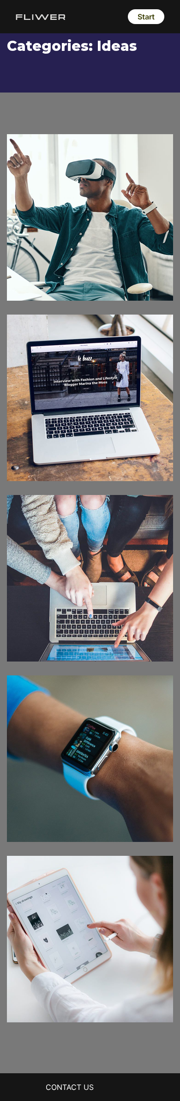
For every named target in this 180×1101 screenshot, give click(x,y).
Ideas (58, 281)
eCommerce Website (72, 628)
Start (146, 16)
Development (43, 823)
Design (32, 281)
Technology (65, 462)
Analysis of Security (69, 448)
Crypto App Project (68, 989)
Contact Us (70, 1087)
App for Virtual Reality (75, 267)
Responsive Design (67, 809)
